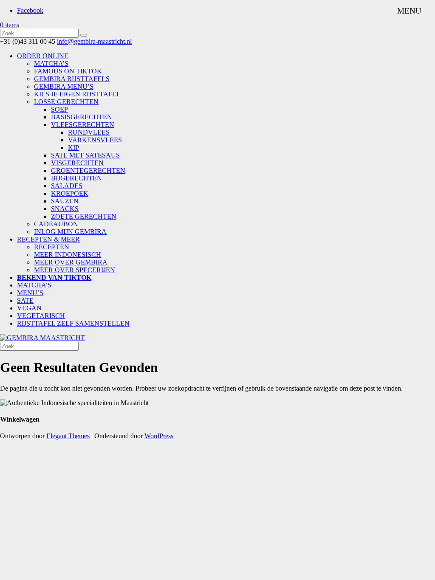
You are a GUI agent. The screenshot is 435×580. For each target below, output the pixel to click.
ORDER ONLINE (42, 55)
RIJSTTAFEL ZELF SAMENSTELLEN (73, 323)
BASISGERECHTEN (81, 117)
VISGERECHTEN (77, 162)
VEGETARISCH (41, 315)
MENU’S (30, 292)
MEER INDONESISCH (67, 254)
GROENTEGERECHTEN (88, 170)
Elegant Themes (68, 435)
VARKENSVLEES (95, 140)
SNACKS (65, 208)
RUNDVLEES (89, 132)
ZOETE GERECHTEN (83, 216)
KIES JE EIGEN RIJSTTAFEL (77, 94)
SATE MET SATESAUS (85, 155)
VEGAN (29, 308)
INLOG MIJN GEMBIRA (70, 231)
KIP (73, 147)
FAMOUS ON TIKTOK (68, 71)
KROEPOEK (69, 193)
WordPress (158, 435)
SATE (25, 300)
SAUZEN (65, 201)
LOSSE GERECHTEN (66, 101)
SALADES (66, 185)
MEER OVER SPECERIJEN (74, 269)
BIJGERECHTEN (76, 178)
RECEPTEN (51, 247)
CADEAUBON (56, 224)
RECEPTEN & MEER (48, 239)
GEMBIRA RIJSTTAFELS (72, 78)
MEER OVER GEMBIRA (70, 262)
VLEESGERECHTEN (82, 124)
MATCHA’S (51, 63)
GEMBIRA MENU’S (63, 86)
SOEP (59, 109)
